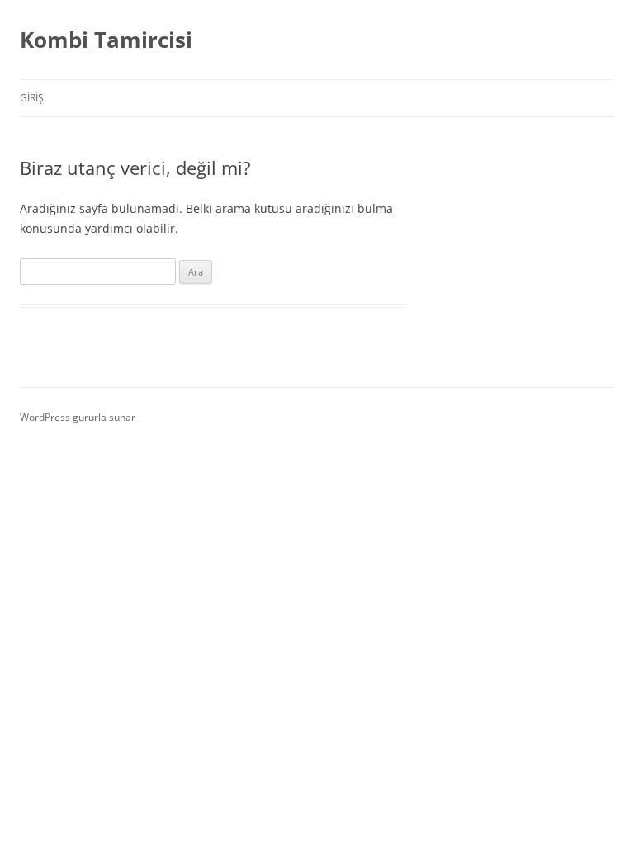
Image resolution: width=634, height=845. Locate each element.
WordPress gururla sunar (77, 417)
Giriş (32, 98)
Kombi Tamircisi (106, 39)
